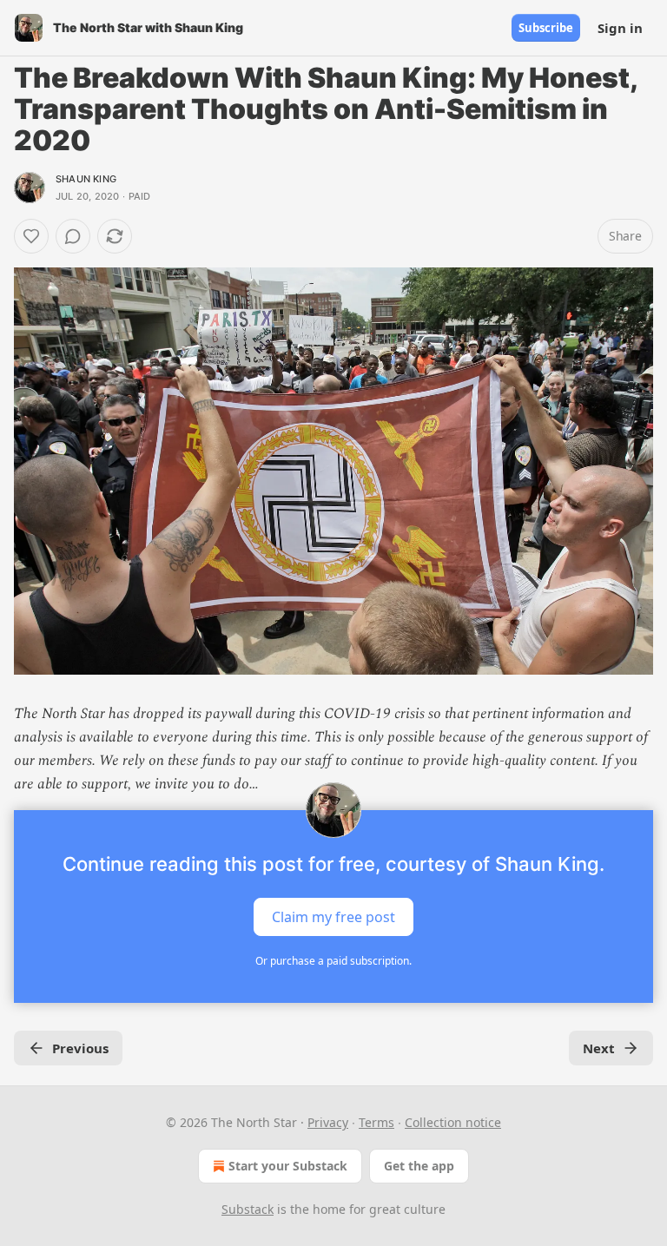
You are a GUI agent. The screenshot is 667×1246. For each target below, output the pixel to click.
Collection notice (453, 1122)
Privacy (327, 1122)
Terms (376, 1122)
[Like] (31, 236)
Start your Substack (287, 1165)
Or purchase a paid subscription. (333, 960)
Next (599, 1048)
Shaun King (86, 179)
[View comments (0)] (73, 236)
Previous (80, 1048)
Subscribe (545, 28)
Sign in (620, 27)
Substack (247, 1209)
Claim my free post (333, 916)
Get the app (419, 1165)
